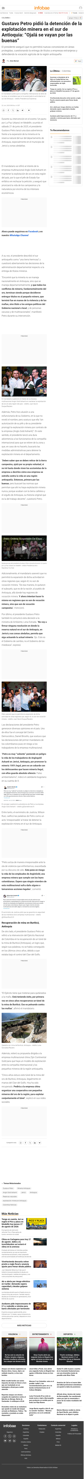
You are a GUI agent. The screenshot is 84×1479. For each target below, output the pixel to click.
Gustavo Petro (8, 1188)
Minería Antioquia (24, 1188)
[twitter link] (9, 1436)
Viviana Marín (8, 13)
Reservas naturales (10, 1197)
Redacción (42, 1429)
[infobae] (42, 8)
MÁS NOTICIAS (24, 1325)
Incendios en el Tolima (46, 13)
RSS (26, 1458)
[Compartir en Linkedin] (18, 110)
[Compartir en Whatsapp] (4, 110)
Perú (25, 1448)
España (25, 1438)
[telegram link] (9, 1440)
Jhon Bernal (14, 61)
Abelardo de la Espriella (75, 13)
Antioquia (33, 1192)
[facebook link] (5, 1436)
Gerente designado (20, 13)
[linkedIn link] (14, 1440)
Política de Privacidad (74, 1434)
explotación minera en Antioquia (14, 1201)
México (26, 1445)
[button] (3, 8)
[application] (24, 548)
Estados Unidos (26, 1442)
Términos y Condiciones (74, 1429)
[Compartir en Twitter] (13, 110)
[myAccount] (80, 8)
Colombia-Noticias (9, 1205)
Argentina (26, 1432)
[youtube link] (5, 1440)
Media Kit (58, 1445)
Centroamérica (26, 1452)
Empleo (42, 1432)
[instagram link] (14, 1436)
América (25, 1429)
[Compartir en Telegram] (22, 110)
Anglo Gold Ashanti (10, 1192)
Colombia (6, 18)
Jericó (23, 1192)
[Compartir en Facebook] (8, 110)
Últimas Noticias (26, 1455)
